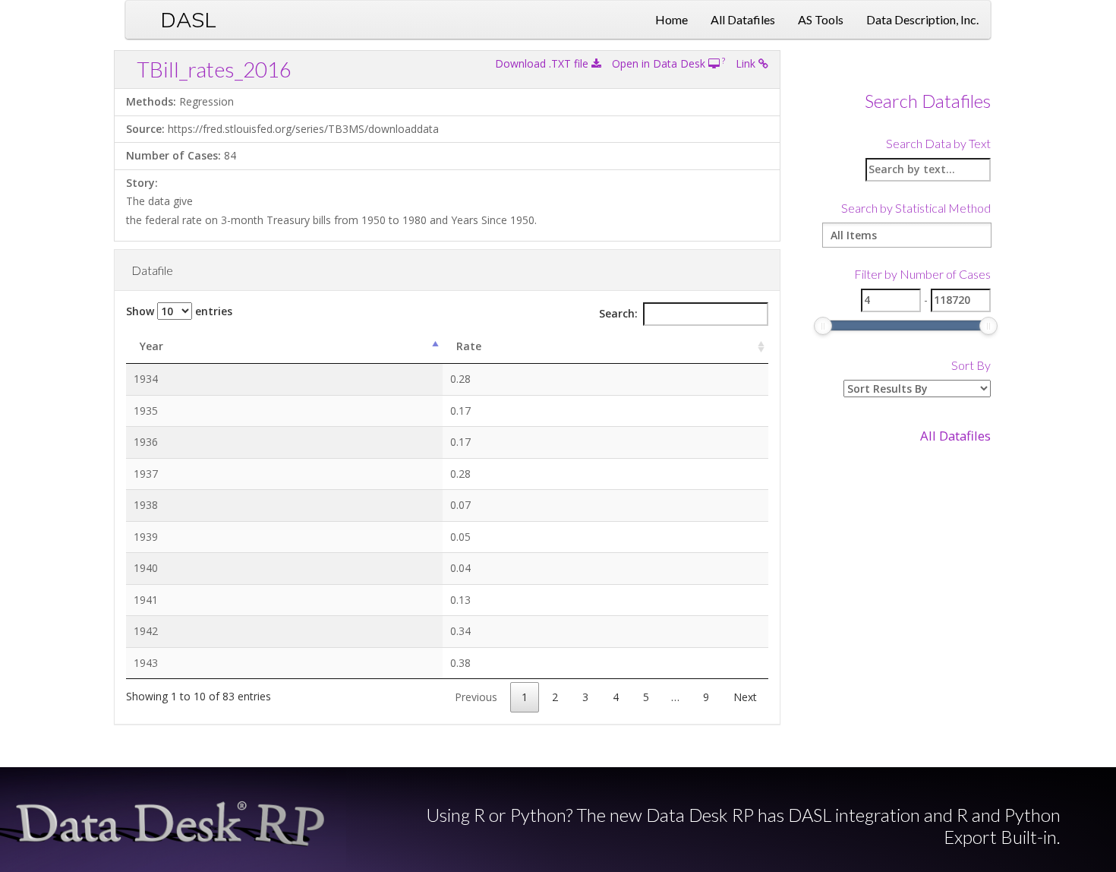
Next (745, 697)
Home (671, 19)
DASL (188, 19)
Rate (468, 346)
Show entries (179, 311)
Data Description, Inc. (922, 19)
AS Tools (820, 19)
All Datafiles (743, 19)
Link (747, 63)
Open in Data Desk (660, 63)
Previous (476, 697)
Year (151, 346)
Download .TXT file (543, 63)
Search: (618, 313)
